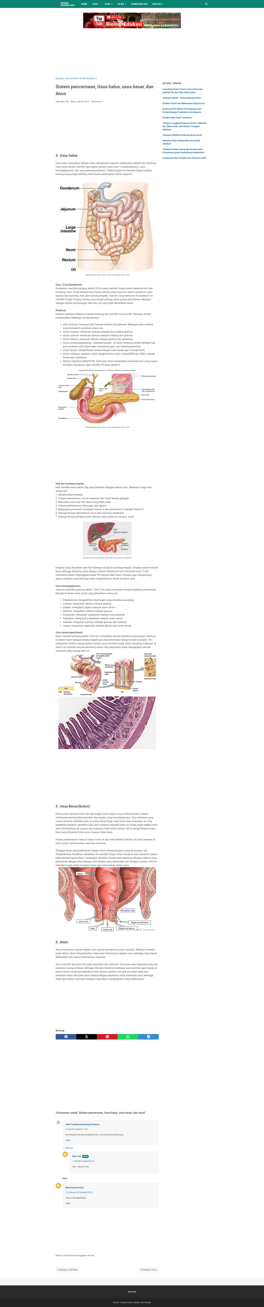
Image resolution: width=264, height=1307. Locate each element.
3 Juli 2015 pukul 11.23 (77, 1129)
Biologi (157, 4)
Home (84, 4)
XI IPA (107, 4)
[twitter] (86, 1037)
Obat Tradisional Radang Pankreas (82, 1124)
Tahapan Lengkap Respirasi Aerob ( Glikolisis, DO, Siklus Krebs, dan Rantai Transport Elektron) (185, 126)
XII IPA (121, 4)
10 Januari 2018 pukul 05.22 (79, 1192)
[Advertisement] (132, 51)
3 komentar (96, 101)
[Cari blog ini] (206, 4)
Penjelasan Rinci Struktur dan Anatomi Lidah (184, 158)
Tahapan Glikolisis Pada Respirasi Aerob (182, 135)
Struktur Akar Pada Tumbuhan (177, 117)
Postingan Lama (148, 1269)
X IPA (94, 4)
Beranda (132, 1291)
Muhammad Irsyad (75, 1187)
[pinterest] (107, 1037)
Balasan (69, 1148)
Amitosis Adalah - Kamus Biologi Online (182, 98)
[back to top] (258, 1300)
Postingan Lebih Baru (67, 1269)
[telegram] (148, 1037)
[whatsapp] (127, 1037)
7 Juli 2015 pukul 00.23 (83, 1161)
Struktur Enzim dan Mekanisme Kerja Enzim (184, 103)
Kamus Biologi (139, 4)
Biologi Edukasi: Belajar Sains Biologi (136, 1302)
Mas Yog (76, 1156)
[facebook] (66, 1037)
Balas (68, 1140)
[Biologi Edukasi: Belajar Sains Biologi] (65, 4)
